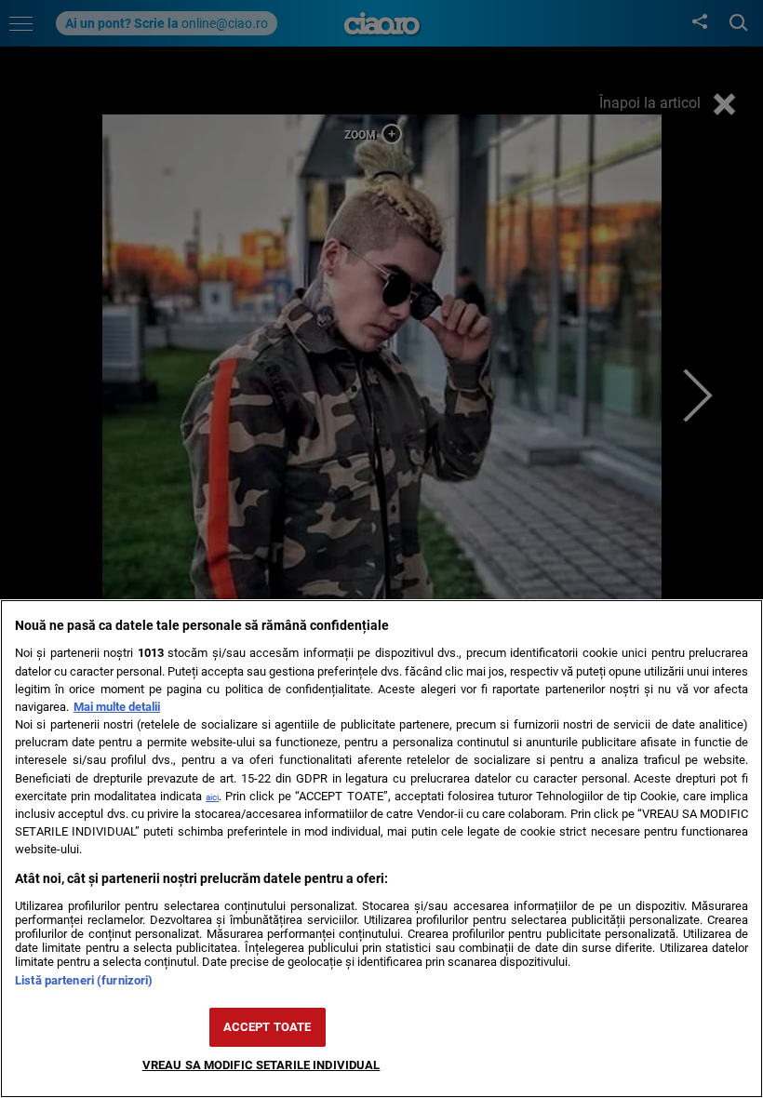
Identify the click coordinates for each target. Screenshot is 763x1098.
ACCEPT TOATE (267, 1027)
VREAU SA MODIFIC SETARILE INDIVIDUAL (261, 1065)
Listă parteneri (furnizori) (84, 980)
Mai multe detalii (117, 707)
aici (212, 797)
